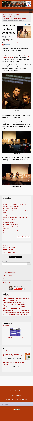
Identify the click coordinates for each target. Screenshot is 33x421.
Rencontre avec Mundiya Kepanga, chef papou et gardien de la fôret (15, 205)
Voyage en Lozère (21, 314)
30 (25, 237)
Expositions (6, 305)
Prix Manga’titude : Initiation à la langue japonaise (14, 227)
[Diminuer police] (28, 25)
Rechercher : (5, 261)
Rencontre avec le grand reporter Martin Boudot (15, 231)
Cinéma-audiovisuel (16, 299)
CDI (17, 14)
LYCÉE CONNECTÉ (9, 247)
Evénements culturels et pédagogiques (14, 18)
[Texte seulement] (30, 25)
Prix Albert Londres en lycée (11, 224)
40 (28, 237)
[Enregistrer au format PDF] (3, 44)
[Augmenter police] (26, 25)
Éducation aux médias (13, 303)
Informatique (6, 282)
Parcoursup (6, 268)
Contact (21, 391)
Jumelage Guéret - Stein (15, 306)
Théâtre (11, 314)
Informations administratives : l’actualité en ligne (16, 332)
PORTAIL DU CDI (8, 250)
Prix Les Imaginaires (9, 222)
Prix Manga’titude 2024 (10, 219)
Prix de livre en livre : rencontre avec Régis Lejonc (15, 211)
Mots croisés (25, 310)
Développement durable (10, 279)
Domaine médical (8, 275)
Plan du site (13, 391)
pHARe (5, 312)
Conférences (15, 301)
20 (22, 237)
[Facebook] (6, 44)
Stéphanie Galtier (13, 41)
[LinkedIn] (8, 44)
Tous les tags (6, 295)
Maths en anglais (16, 310)
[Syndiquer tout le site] (16, 409)
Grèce (12, 305)
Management (7, 310)
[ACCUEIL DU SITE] (16, 4)
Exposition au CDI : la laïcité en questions (15, 217)
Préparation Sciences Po (13, 312)
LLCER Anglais (20, 308)
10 (19, 237)
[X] (9, 44)
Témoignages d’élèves (9, 272)
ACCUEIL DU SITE (8, 14)
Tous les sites (6, 325)
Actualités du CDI (8, 16)
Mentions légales (16, 395)
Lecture (14, 309)
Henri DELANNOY (20, 305)
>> (29, 264)
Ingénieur (6, 307)
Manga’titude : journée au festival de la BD (15, 215)
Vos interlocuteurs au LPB (10, 252)
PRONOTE (6, 245)
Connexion (5, 404)
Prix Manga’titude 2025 (10, 208)
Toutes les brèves (7, 350)
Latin (23, 307)
